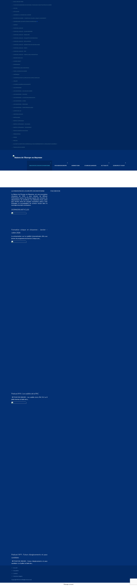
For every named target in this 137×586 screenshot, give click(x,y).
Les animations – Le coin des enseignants (24, 97)
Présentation (16, 134)
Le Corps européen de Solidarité (22, 84)
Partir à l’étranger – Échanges (21, 124)
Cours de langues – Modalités (21, 34)
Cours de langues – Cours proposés (22, 31)
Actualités (16, 11)
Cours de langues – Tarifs (20, 48)
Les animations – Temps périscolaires (23, 107)
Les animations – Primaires (20, 104)
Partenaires (16, 117)
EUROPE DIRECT (17, 61)
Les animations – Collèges (20, 94)
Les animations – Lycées (19, 100)
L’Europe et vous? (119, 165)
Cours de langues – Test (19, 51)
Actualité (104, 165)
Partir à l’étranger (18, 120)
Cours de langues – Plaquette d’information (25, 38)
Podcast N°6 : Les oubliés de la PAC (25, 393)
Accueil (15, 8)
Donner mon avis (18, 57)
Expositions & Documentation (21, 67)
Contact (15, 24)
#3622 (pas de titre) (18, 1)
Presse (15, 137)
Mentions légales (18, 114)
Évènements (16, 64)
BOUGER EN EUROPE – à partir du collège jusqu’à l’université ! (29, 18)
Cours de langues (18, 28)
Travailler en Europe (19, 147)
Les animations (17, 87)
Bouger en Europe (61, 165)
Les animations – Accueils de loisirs (22, 91)
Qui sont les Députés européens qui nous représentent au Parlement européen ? (35, 143)
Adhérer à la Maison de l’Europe (22, 14)
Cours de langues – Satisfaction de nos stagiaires (26, 44)
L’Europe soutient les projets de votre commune (26, 77)
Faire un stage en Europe (20, 71)
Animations (76, 165)
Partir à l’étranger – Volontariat (22, 127)
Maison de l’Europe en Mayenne (39, 165)
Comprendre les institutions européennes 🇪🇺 (25, 21)
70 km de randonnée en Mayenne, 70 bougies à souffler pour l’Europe (32, 5)
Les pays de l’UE (17, 110)
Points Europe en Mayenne (20, 130)
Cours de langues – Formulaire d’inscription (25, 54)
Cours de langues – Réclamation (22, 41)
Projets (15, 140)
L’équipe (15, 81)
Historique (16, 74)
